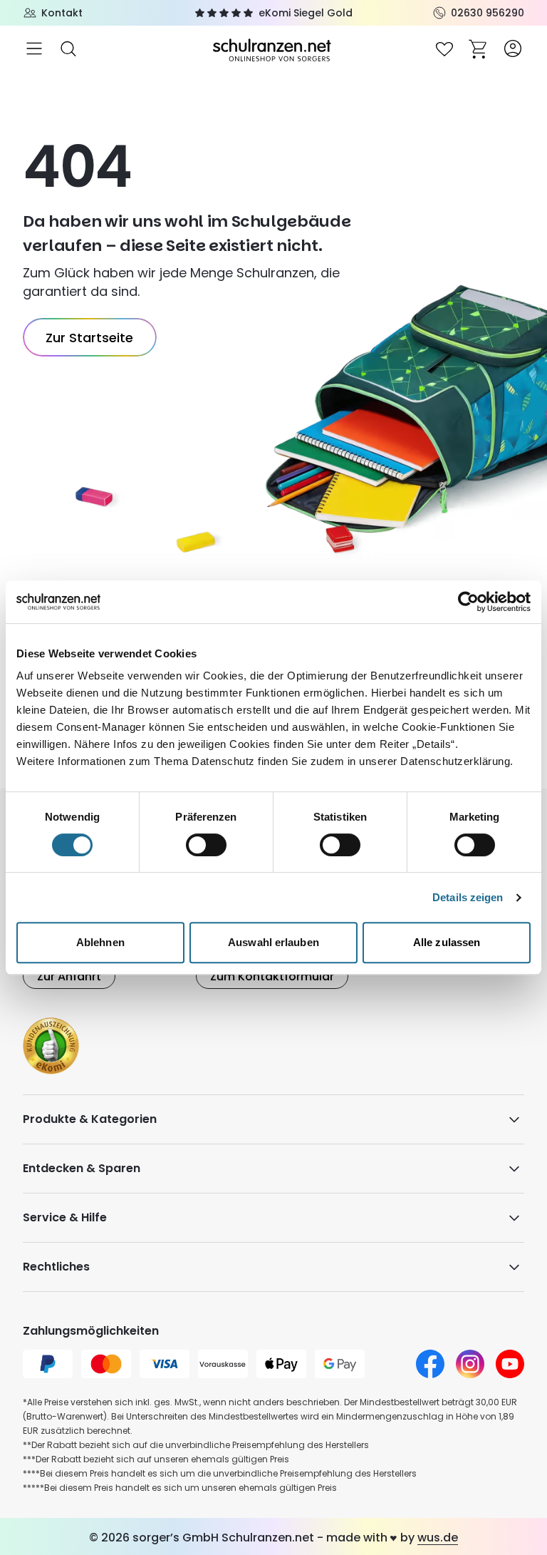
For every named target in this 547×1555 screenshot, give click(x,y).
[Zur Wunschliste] (444, 48)
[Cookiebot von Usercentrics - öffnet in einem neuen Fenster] (468, 601)
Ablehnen (100, 942)
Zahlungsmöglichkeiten (91, 1331)
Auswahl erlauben (273, 942)
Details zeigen (467, 897)
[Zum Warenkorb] (478, 48)
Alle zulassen (446, 942)
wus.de (437, 1537)
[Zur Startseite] (273, 48)
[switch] (206, 844)
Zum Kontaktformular (272, 976)
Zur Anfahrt (69, 976)
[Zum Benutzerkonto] (512, 48)
